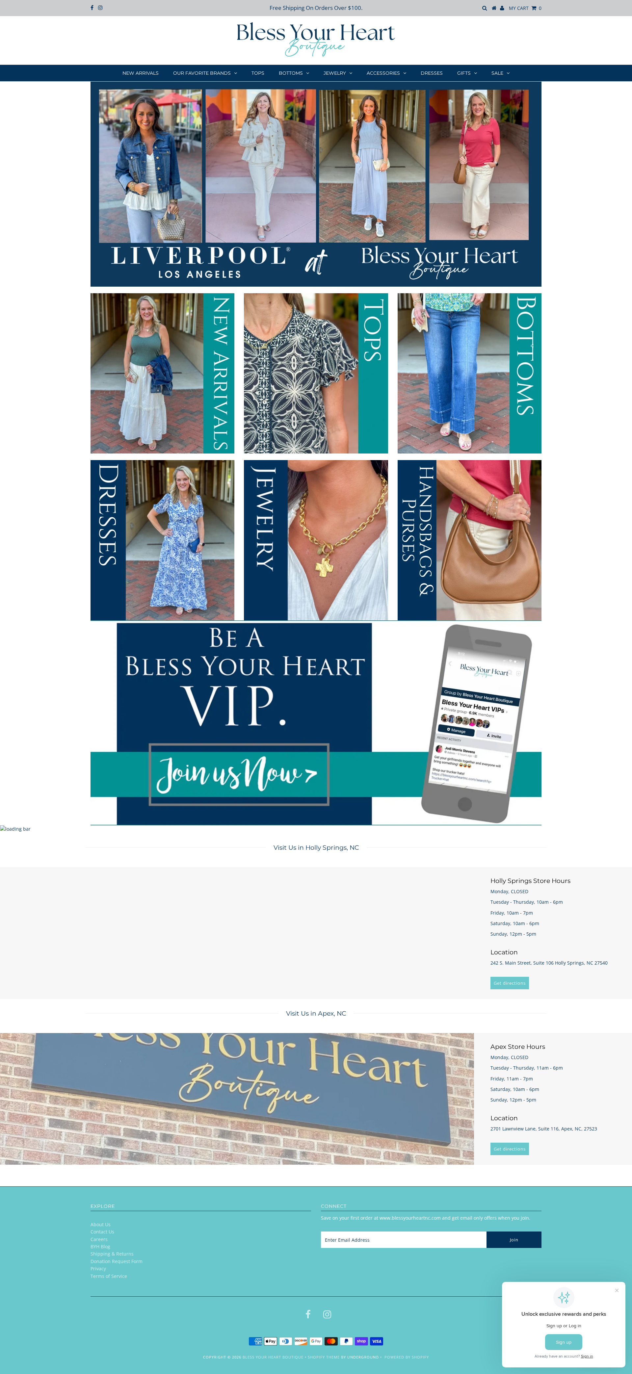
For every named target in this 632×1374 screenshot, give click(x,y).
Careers (99, 1239)
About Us (101, 1224)
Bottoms (291, 73)
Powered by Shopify (406, 1357)
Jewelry (335, 73)
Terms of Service (109, 1276)
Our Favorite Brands (202, 73)
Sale (497, 73)
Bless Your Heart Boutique (273, 1357)
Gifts (464, 73)
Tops (257, 73)
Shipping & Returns (112, 1254)
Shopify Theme (324, 1357)
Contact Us (102, 1232)
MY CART (525, 8)
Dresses (432, 73)
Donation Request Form (117, 1261)
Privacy (98, 1268)
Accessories (383, 73)
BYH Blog (100, 1246)
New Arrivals (140, 73)
